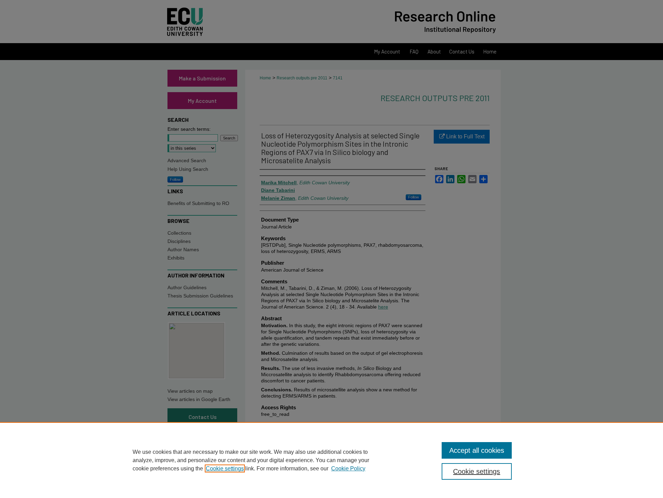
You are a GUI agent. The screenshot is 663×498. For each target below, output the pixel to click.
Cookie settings (225, 468)
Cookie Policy (348, 468)
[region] (331, 460)
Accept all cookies (476, 450)
